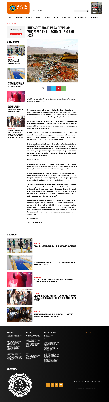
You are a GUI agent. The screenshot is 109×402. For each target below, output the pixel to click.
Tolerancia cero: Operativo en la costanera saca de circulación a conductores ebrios (51, 344)
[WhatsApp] (63, 88)
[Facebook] (11, 34)
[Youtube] (20, 34)
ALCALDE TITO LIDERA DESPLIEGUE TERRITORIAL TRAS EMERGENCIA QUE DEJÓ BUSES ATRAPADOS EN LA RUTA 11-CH (14, 358)
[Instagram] (14, 34)
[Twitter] (17, 34)
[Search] (87, 11)
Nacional (14, 23)
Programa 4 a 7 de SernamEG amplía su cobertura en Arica (96, 11)
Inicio (8, 23)
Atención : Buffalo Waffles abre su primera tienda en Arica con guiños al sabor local (51, 361)
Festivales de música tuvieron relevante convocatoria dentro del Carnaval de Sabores (15, 108)
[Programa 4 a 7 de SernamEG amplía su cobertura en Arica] (16, 50)
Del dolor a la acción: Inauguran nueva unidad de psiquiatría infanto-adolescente (51, 349)
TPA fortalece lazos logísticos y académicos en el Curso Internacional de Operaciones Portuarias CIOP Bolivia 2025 (51, 355)
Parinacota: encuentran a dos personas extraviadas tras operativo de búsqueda (14, 353)
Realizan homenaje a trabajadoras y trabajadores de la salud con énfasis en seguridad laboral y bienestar (52, 338)
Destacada (94, 7)
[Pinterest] (58, 88)
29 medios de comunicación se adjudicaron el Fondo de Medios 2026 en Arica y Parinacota (53, 315)
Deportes (11, 80)
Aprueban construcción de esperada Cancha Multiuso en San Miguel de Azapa (16, 84)
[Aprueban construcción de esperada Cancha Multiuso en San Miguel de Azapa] (16, 73)
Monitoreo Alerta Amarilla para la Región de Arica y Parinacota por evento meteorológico (14, 343)
